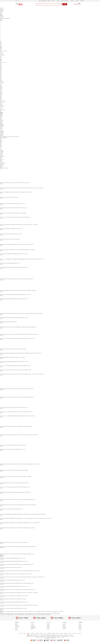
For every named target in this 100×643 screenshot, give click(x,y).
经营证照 (62, 637)
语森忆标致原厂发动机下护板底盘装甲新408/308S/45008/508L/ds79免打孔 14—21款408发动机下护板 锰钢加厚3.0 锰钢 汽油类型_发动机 (21, 313)
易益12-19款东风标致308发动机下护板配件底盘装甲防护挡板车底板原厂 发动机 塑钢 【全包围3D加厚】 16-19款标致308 (19, 224)
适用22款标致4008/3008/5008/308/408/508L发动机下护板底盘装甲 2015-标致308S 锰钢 (14, 542)
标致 (0, 103)
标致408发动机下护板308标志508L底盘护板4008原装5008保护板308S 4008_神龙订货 (13, 207)
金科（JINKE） (2, 102)
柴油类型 (1, 155)
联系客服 (28, 633)
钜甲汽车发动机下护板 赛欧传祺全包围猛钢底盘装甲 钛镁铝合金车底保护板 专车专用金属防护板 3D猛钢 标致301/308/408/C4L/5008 (20, 353)
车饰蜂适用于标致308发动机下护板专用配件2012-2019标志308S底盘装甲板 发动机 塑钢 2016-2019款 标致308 (17, 249)
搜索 (65, 4)
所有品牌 (1, 20)
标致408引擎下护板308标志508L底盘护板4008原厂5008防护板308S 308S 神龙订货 (13, 445)
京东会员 (58, 0)
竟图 (0, 94)
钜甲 (0, 79)
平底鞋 (12, 614)
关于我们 (20, 633)
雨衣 (34, 614)
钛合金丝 (35, 611)
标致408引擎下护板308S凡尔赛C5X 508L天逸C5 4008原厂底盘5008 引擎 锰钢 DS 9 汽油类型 (14, 182)
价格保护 (64, 625)
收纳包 (1, 13)
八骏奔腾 (1, 93)
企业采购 (62, 0)
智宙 (0, 68)
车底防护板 (1, 133)
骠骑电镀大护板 (2, 611)
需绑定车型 (1, 163)
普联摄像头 (1, 11)
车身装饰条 (1, 130)
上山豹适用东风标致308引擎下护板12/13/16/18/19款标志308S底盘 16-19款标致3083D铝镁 (14, 482)
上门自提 (32, 624)
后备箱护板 (1, 159)
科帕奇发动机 (43, 611)
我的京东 (53, 0)
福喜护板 (25, 611)
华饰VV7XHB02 (61, 611)
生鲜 (48, 614)
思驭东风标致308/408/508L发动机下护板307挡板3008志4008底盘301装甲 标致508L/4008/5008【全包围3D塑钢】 (18, 504)
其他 (0, 161)
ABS (0, 138)
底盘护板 (3, 18)
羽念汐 (1, 78)
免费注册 (45, 0)
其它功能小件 (2, 126)
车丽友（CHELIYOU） (3, 62)
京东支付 (51, 638)
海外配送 (32, 628)
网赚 (9, 614)
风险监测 (61, 633)
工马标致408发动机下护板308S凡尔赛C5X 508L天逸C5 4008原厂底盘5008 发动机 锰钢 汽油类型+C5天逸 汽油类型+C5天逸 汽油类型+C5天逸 (22, 374)
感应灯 (21, 614)
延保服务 (80, 626)
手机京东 (67, 0)
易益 (0, 67)
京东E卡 (80, 627)
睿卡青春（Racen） (3, 101)
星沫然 (1, 87)
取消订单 (64, 628)
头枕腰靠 (1, 128)
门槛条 (1, 160)
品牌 (36, 614)
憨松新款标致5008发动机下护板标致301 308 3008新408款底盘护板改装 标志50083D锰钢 (14, 470)
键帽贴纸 (1, 15)
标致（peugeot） (2, 109)
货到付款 (48, 624)
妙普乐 (1, 59)
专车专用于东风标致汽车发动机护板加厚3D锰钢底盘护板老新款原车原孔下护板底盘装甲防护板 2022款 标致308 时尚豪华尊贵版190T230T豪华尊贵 (23, 514)
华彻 (0, 57)
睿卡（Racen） (2, 55)
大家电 (16, 628)
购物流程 (16, 624)
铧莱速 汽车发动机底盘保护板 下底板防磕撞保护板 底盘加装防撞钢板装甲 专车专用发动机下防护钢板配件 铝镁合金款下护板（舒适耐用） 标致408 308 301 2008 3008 (26, 518)
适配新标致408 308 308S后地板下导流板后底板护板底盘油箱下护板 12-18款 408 (12, 449)
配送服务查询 (33, 626)
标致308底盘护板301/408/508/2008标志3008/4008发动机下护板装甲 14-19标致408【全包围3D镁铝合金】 (16, 388)
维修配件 (1, 114)
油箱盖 (1, 157)
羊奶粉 (1, 614)
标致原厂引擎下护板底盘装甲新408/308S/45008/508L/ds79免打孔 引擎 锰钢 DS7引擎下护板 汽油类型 (16, 192)
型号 (8, 614)
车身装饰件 (1, 125)
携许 (0, 85)
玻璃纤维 (1, 140)
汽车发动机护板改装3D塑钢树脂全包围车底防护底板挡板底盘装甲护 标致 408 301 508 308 (14, 253)
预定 (13, 614)
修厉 (0, 43)
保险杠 (1, 117)
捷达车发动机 (48, 611)
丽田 (0, 41)
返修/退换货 (64, 627)
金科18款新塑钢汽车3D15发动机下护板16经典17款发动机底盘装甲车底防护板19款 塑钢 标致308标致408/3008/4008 (18, 546)
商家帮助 (36, 633)
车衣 (0, 129)
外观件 (1, 116)
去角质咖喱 (41, 614)
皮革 (0, 139)
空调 (47, 614)
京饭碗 (1, 104)
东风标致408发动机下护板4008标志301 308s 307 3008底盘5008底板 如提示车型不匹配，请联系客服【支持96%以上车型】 (19, 334)
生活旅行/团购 (17, 626)
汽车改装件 (1, 152)
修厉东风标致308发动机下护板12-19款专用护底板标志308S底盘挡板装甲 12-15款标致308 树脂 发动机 (16, 426)
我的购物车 (77, 4)
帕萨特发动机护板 (20, 611)
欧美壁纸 (27, 614)
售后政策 (64, 624)
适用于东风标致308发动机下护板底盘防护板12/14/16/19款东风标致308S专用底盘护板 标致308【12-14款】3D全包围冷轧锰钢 (19, 522)
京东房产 (24, 614)
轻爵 (0, 77)
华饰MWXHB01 (8, 611)
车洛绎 (1, 80)
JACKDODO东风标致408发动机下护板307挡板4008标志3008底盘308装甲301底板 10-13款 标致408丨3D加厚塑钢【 (18, 290)
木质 (0, 147)
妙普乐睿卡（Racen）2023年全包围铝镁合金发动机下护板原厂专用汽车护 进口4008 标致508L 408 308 (16, 411)
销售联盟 (53, 633)
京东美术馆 (1, 16)
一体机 (1, 12)
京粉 (44, 614)
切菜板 (3, 614)
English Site (74, 633)
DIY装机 (80, 625)
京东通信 (80, 628)
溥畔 (0, 70)
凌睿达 (1, 100)
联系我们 (24, 633)
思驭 (0, 42)
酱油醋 (1, 86)
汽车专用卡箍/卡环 (3, 162)
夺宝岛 (80, 624)
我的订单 (49, 0)
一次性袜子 (16, 614)
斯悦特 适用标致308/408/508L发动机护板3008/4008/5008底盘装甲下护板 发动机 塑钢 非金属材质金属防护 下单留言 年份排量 (19, 570)
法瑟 (0, 58)
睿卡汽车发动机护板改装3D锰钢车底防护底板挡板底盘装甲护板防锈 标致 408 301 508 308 (14, 317)
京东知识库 (1, 9)
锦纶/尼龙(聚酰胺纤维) (3, 137)
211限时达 (32, 625)
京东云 (54, 638)
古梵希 (1, 90)
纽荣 (0, 45)
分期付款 (48, 626)
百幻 (0, 89)
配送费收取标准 (33, 627)
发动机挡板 (1, 134)
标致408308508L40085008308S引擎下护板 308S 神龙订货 (9, 197)
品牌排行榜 (1, 10)
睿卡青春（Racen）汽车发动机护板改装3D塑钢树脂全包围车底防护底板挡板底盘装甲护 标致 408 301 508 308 (17, 338)
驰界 (0, 91)
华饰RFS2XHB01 (14, 611)
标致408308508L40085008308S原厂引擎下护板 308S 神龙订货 (10, 239)
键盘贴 (1, 14)
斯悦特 (1, 47)
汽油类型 (1, 154)
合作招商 (32, 633)
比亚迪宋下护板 (30, 611)
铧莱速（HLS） (2, 105)
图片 (45, 614)
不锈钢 (1, 146)
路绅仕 (1, 48)
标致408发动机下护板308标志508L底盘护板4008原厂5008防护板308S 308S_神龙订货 (13, 407)
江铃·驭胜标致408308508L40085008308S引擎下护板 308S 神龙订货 (11, 567)
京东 (23, 4)
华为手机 (6, 614)
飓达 (0, 64)
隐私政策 (65, 633)
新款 (50, 614)
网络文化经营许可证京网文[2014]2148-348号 (54, 636)
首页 (0, 18)
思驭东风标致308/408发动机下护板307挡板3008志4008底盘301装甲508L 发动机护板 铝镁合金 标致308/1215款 (17, 499)
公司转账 (48, 628)
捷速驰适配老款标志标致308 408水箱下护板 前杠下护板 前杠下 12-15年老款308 (12, 357)
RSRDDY (1, 81)
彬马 (0, 61)
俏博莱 (1, 69)
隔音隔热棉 (1, 131)
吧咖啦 (1, 88)
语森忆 (1, 60)
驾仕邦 (1, 92)
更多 (0, 111)
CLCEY (1, 44)
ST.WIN (1, 83)
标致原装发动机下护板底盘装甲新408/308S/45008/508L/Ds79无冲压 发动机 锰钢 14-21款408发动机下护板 (16, 244)
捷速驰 (1, 66)
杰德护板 (38, 611)
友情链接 (49, 633)
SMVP (1, 63)
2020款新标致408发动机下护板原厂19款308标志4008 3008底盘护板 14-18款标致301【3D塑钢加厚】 (16, 476)
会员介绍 (16, 625)
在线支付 (48, 625)
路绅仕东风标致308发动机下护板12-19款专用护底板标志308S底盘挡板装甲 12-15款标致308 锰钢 (15, 492)
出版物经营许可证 (43, 636)
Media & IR (79, 633)
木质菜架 (29, 614)
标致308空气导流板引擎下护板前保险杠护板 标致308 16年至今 (10, 263)
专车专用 (1, 150)
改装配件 (1, 115)
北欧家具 (38, 614)
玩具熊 (19, 614)
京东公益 (69, 633)
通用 (0, 149)
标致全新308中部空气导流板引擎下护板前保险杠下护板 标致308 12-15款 (11, 228)
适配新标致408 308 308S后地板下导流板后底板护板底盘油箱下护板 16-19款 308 (12, 203)
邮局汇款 (48, 627)
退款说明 (64, 626)
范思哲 (32, 614)
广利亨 (1, 65)
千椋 (0, 108)
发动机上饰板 (2, 156)
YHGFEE (1, 107)
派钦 (0, 71)
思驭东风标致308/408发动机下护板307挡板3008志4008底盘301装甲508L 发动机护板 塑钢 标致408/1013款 (17, 397)
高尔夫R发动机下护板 (54, 611)
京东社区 (57, 633)
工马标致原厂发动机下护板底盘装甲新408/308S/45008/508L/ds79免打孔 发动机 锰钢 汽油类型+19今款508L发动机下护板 (19, 434)
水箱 (0, 158)
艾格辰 (1, 46)
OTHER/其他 (2, 82)
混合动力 (1, 153)
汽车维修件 (1, 151)
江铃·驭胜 (1, 106)
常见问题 (16, 627)
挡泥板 (1, 127)
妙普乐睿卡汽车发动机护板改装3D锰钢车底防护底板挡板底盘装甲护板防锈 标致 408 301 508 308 (15, 294)
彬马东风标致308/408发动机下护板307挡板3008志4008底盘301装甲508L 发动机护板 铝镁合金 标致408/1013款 (17, 527)
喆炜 (0, 56)
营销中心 (41, 633)
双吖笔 (1, 110)
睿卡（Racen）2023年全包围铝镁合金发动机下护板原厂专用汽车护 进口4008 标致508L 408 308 (15, 217)
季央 (0, 84)
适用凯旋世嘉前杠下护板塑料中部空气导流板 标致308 (8, 321)
